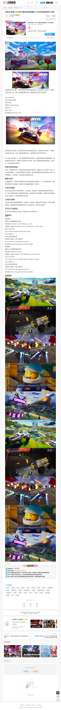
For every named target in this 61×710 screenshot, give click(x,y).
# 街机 (20, 590)
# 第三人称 (14, 590)
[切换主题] (57, 700)
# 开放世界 (50, 587)
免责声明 (33, 705)
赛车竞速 (16, 8)
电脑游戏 (10, 8)
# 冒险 (7, 587)
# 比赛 (41, 592)
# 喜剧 (47, 590)
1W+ (18, 622)
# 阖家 (33, 590)
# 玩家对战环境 (40, 590)
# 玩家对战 (8, 592)
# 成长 (30, 592)
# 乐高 (17, 595)
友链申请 (22, 705)
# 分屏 (35, 592)
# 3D (18, 587)
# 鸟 (12, 595)
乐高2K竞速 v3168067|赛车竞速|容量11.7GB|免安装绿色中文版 (29, 12)
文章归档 (28, 705)
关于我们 (39, 705)
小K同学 (11, 15)
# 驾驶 (15, 592)
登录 (27, 671)
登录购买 (50, 34)
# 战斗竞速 (47, 592)
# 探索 (13, 587)
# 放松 (33, 587)
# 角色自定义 (27, 590)
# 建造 (7, 590)
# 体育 (20, 592)
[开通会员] (57, 692)
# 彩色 (38, 587)
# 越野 (7, 595)
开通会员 (50, 2)
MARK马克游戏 (30, 707)
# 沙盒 (43, 587)
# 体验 (22, 587)
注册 (36, 671)
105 (24, 622)
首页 (5, 8)
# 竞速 (25, 592)
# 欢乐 (28, 587)
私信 (54, 16)
